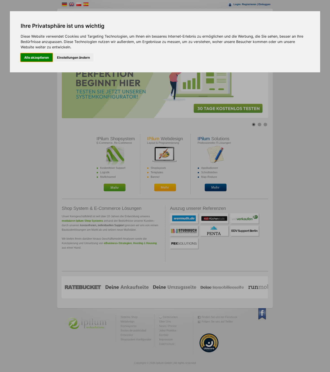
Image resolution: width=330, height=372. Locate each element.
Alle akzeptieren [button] (36, 57)
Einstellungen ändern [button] (73, 57)
